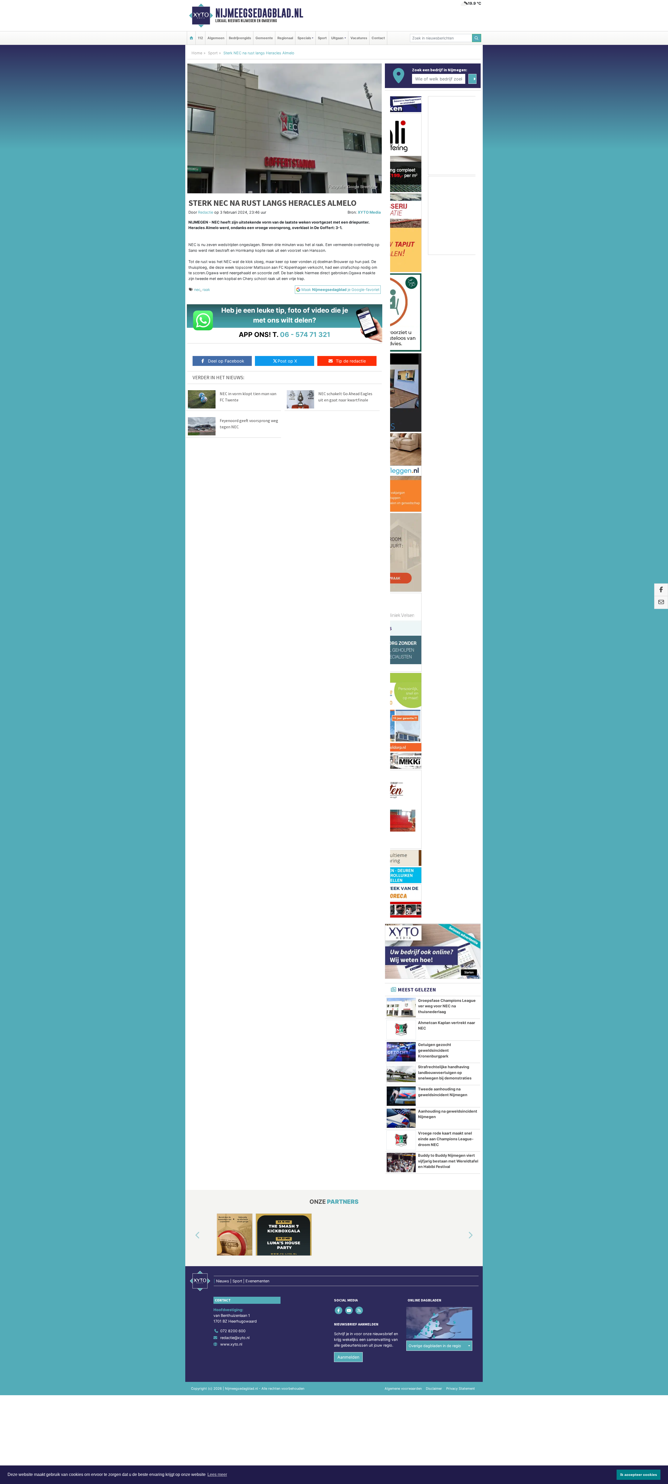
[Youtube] (349, 757)
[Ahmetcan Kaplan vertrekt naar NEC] (401, 476)
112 (200, 38)
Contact (378, 38)
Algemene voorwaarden (403, 835)
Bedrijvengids (240, 38)
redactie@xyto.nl (234, 784)
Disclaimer (434, 835)
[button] (191, 682)
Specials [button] (304, 38)
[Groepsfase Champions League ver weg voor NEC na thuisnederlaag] (401, 454)
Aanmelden (348, 803)
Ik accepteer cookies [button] (638, 1475)
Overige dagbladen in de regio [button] (435, 792)
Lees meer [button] (217, 1474)
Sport (322, 38)
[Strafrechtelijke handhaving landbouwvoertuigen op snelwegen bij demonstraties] (401, 520)
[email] (661, 602)
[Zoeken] (476, 38)
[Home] (191, 38)
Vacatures (358, 38)
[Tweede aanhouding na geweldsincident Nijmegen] (401, 542)
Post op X (287, 361)
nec (197, 289)
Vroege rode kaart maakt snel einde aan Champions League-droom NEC (446, 585)
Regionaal (285, 38)
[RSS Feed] (359, 757)
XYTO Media (369, 212)
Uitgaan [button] (337, 38)
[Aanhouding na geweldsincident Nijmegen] (401, 565)
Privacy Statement (460, 835)
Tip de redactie (351, 361)
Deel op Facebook (226, 361)
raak (206, 289)
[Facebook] (339, 757)
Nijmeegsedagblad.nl (259, 13)
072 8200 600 (233, 777)
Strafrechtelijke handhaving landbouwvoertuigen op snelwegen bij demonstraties (445, 519)
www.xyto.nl (231, 790)
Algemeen (215, 38)
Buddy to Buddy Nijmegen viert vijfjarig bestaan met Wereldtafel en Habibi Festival (448, 607)
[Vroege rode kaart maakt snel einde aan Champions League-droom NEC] (401, 587)
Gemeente (264, 38)
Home (197, 53)
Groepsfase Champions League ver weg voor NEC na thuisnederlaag (447, 452)
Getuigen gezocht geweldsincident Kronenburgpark (434, 496)
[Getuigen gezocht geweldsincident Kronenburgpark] (401, 498)
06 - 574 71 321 (305, 334)
